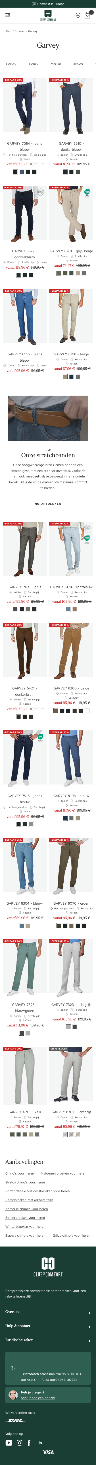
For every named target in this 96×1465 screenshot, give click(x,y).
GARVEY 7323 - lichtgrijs (71, 1005)
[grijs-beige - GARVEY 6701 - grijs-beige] (24, 1134)
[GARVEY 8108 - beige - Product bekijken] (71, 318)
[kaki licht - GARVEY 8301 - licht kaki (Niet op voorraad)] (71, 1134)
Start (8, 31)
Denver (78, 64)
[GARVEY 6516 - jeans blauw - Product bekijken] (25, 318)
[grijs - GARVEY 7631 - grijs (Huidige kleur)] (15, 609)
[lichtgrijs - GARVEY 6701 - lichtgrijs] (83, 273)
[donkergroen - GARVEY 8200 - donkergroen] (62, 710)
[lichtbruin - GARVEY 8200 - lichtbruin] (74, 710)
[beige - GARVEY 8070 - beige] (71, 925)
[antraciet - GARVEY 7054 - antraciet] (27, 172)
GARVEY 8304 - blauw (24, 903)
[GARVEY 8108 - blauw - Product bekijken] (71, 759)
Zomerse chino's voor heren (26, 1209)
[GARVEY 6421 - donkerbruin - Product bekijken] (25, 652)
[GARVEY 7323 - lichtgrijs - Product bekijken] (71, 968)
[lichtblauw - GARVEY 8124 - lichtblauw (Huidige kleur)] (68, 609)
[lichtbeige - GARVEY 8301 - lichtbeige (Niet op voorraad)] (77, 1134)
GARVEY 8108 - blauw (71, 796)
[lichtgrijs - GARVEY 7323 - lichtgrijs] (27, 1033)
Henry (33, 64)
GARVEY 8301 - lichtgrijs (71, 1112)
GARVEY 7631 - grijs (24, 587)
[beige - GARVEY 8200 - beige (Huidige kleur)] (55, 710)
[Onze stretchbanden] (48, 418)
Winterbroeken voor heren (25, 1226)
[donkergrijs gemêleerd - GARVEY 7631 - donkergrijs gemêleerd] (34, 609)
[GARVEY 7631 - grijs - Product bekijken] (25, 551)
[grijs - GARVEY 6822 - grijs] (31, 275)
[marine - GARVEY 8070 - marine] (65, 925)
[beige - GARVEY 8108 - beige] (77, 818)
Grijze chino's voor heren (72, 1235)
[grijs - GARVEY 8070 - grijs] (77, 925)
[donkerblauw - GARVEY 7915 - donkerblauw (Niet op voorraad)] (31, 824)
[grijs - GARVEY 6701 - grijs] (71, 273)
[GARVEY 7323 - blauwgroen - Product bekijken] (25, 968)
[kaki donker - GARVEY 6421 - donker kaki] (31, 716)
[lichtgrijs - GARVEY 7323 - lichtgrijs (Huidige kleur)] (68, 1026)
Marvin (56, 64)
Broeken (20, 31)
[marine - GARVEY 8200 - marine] (68, 710)
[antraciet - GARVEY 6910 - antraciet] (71, 172)
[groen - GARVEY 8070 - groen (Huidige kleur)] (58, 925)
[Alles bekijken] (87, 710)
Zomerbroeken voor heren (25, 1217)
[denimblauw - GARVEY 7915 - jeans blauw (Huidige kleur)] (18, 824)
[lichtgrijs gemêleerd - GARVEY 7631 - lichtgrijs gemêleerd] (27, 609)
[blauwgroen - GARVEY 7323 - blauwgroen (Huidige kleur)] (21, 1033)
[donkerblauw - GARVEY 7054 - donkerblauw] (34, 172)
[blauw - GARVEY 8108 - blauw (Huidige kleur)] (65, 818)
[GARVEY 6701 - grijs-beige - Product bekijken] (71, 215)
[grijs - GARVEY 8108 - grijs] (77, 376)
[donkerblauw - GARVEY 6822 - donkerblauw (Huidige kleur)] (18, 275)
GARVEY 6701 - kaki (24, 1112)
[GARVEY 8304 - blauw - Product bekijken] (25, 867)
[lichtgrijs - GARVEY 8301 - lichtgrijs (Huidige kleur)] (65, 1134)
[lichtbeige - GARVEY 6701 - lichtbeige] (77, 273)
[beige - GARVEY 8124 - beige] (74, 609)
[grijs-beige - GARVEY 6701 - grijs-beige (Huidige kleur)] (58, 273)
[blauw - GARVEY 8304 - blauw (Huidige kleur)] (21, 925)
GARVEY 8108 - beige (71, 354)
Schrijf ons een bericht (38, 1398)
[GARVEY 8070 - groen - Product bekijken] (71, 867)
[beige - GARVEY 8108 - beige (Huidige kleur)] (65, 376)
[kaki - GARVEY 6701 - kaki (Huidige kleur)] (12, 1134)
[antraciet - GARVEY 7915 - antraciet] (24, 824)
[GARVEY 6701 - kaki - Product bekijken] (25, 1076)
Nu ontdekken (48, 503)
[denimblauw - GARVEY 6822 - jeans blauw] (24, 275)
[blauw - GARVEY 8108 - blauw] (71, 376)
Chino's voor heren (19, 1173)
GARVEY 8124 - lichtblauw (71, 587)
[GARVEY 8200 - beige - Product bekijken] (71, 652)
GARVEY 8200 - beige (71, 688)
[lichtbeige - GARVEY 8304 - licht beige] (27, 925)
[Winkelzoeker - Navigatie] (78, 16)
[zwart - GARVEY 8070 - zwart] (83, 925)
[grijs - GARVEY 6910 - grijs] (77, 172)
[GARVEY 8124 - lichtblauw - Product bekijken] (71, 551)
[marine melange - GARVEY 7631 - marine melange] (21, 609)
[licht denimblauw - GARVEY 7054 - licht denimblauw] (21, 172)
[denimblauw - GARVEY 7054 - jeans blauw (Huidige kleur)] (15, 172)
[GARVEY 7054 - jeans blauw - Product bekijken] (25, 107)
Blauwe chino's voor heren (25, 1235)
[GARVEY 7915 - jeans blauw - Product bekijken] (25, 759)
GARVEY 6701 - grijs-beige (71, 251)
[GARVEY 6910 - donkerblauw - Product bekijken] (71, 107)
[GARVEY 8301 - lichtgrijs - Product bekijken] (71, 1076)
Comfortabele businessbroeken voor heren (37, 1191)
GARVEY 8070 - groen (71, 903)
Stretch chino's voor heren (25, 1182)
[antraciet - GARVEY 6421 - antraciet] (24, 716)
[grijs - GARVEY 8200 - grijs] (80, 710)
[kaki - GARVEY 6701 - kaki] (65, 273)
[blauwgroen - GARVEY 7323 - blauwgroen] (74, 1026)
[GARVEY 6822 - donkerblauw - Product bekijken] (25, 215)
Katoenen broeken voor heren (63, 1173)
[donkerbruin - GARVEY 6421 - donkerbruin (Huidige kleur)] (18, 716)
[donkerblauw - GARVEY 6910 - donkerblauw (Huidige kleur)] (65, 172)
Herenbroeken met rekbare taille (29, 1200)
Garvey (11, 64)
